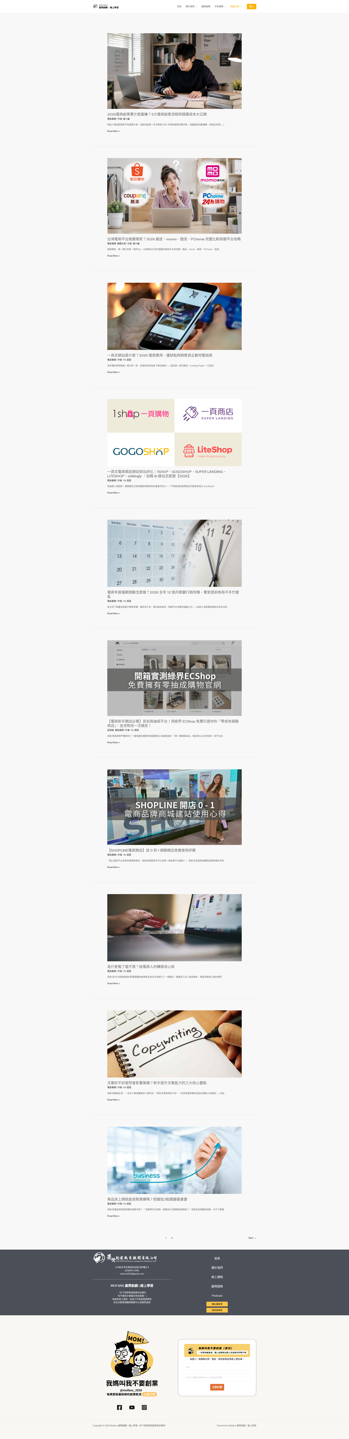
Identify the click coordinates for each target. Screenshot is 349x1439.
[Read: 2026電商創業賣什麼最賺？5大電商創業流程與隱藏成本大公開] (174, 71)
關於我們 (217, 1267)
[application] (196, 6)
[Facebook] (119, 1407)
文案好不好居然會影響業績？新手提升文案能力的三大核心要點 (157, 1083)
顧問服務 (217, 1286)
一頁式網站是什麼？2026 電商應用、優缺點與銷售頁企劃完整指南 (159, 355)
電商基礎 (111, 119)
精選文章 (121, 243)
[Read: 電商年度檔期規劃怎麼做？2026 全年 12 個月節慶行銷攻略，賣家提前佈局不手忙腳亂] (174, 553)
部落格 (110, 730)
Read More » (113, 131)
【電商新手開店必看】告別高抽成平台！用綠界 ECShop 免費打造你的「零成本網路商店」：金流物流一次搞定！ (173, 723)
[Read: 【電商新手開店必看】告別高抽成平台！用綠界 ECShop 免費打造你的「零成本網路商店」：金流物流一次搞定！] (174, 678)
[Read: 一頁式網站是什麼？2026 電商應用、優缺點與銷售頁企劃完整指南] (174, 316)
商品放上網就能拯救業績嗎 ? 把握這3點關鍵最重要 (147, 1199)
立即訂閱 (217, 1387)
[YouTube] (132, 1407)
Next (252, 1238)
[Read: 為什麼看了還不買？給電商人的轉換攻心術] (174, 927)
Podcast (217, 1295)
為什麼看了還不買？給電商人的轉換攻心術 (141, 966)
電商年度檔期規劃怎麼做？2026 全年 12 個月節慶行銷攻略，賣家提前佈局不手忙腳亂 (173, 594)
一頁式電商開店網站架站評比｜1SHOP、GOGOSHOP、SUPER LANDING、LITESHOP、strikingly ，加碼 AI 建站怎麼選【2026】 (166, 473)
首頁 (217, 1258)
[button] (251, 6)
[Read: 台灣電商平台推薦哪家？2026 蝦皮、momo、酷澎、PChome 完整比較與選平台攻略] (174, 195)
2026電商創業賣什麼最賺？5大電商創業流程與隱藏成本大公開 (157, 114)
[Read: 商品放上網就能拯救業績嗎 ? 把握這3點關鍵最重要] (174, 1160)
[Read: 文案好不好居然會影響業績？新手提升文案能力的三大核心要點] (174, 1044)
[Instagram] (144, 1407)
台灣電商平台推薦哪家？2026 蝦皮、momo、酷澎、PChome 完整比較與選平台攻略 (174, 239)
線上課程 (217, 1276)
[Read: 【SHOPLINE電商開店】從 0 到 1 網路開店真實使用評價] (174, 807)
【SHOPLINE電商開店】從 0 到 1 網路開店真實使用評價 (151, 850)
